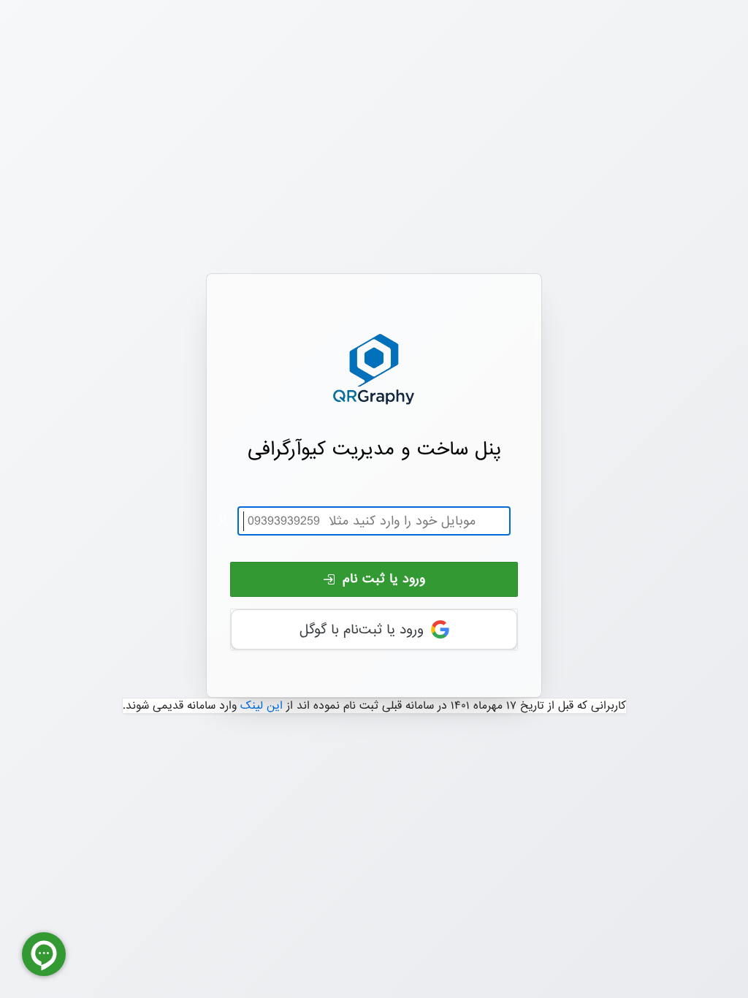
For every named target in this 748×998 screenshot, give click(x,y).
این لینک (261, 706)
